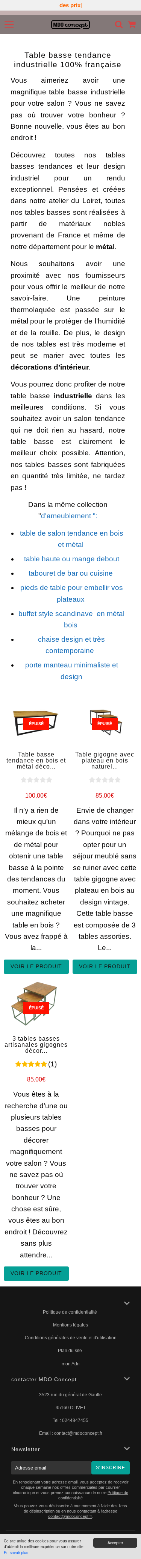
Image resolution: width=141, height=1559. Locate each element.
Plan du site (70, 1350)
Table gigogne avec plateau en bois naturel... (104, 760)
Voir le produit (36, 966)
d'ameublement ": (69, 516)
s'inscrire (110, 1467)
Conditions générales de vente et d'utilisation (71, 1337)
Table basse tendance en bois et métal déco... (36, 760)
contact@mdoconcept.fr (78, 1433)
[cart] (132, 24)
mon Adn (71, 1363)
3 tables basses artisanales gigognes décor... (36, 1044)
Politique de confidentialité (70, 1312)
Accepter (115, 1542)
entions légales (72, 1325)
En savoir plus (16, 1552)
